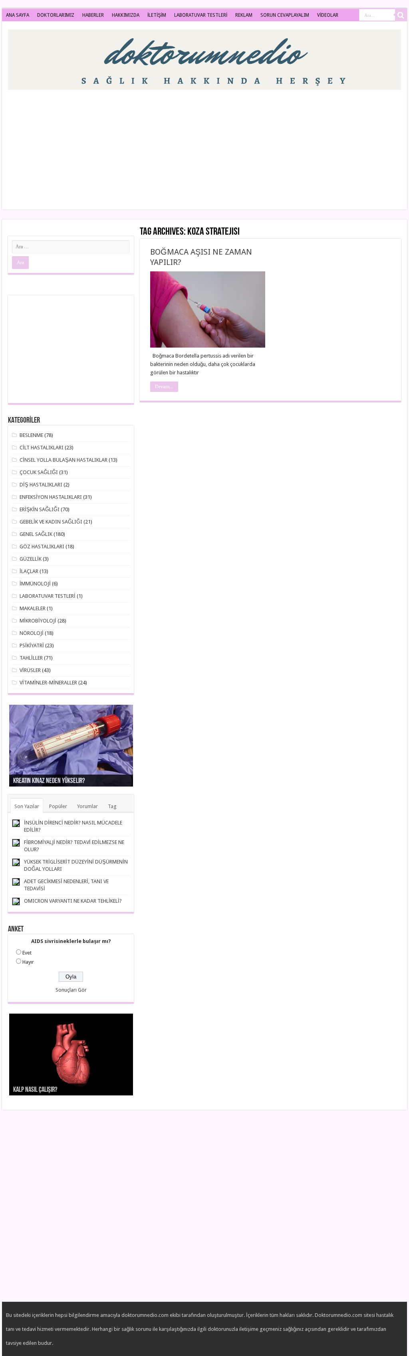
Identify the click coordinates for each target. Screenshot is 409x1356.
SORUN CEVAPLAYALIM (284, 15)
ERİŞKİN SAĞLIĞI (40, 509)
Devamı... (164, 386)
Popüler (58, 806)
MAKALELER (33, 608)
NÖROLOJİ (32, 633)
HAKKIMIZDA (125, 15)
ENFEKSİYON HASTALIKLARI (51, 497)
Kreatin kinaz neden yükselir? (49, 781)
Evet (27, 953)
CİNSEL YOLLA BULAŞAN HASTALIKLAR (63, 460)
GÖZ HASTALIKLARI (42, 547)
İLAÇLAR (29, 571)
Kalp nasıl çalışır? (35, 1090)
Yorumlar (87, 806)
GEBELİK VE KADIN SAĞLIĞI (51, 522)
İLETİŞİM (156, 15)
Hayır (28, 962)
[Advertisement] (255, 146)
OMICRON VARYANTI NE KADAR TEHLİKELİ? (73, 901)
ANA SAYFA (17, 15)
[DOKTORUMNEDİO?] (204, 58)
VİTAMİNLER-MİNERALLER (48, 683)
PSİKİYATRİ (32, 645)
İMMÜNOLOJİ (35, 584)
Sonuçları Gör (71, 990)
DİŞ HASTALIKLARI (41, 485)
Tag (112, 806)
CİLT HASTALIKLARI (42, 448)
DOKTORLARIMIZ (55, 15)
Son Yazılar (26, 806)
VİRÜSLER (30, 670)
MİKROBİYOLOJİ (38, 621)
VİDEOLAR (327, 15)
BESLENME (31, 435)
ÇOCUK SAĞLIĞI (39, 472)
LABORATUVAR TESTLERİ (200, 15)
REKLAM (243, 15)
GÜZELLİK (31, 559)
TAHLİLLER (31, 658)
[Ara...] (401, 15)
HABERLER (93, 15)
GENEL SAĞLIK (36, 534)
